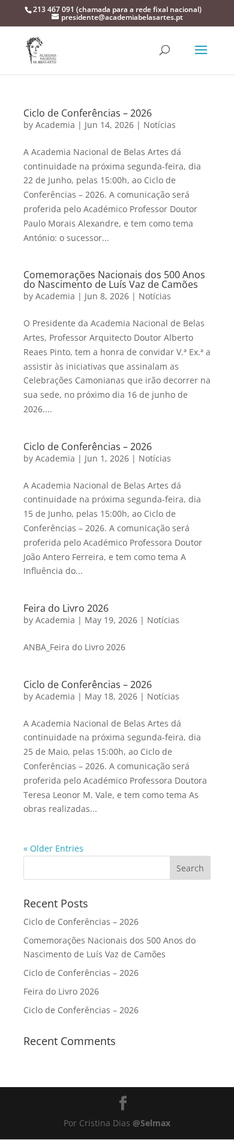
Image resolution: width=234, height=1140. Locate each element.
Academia (55, 124)
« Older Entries (53, 848)
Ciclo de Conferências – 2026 (87, 113)
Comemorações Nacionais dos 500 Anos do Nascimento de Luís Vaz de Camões (114, 279)
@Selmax (151, 1123)
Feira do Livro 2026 (66, 608)
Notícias (159, 124)
